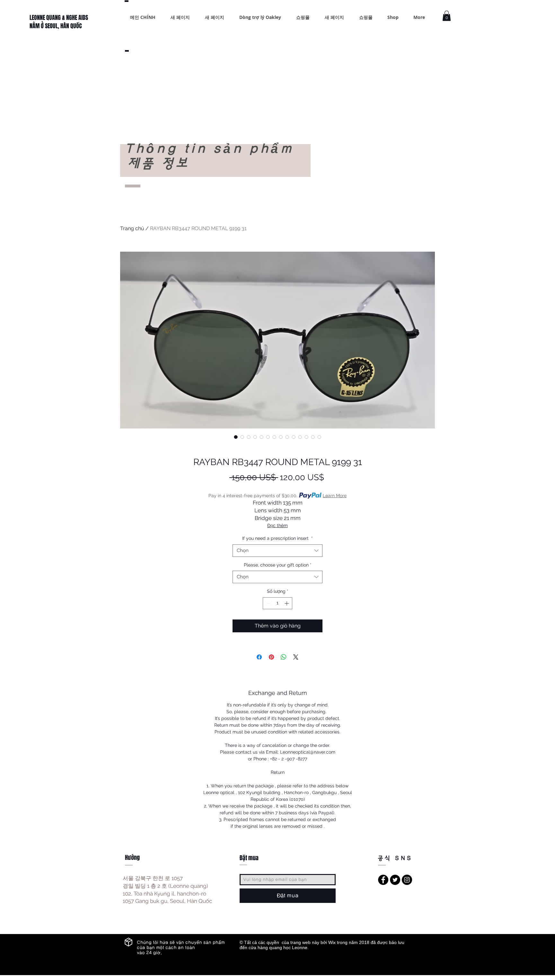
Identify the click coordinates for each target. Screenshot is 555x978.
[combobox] (277, 550)
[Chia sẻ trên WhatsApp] (283, 657)
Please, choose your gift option (278, 564)
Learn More (335, 495)
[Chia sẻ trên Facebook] (259, 657)
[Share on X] (296, 657)
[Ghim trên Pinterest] (271, 657)
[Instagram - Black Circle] (407, 880)
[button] (446, 16)
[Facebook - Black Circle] (383, 880)
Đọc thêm (277, 525)
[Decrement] (268, 603)
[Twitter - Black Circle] (395, 880)
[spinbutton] (277, 603)
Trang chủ (132, 228)
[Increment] (287, 603)
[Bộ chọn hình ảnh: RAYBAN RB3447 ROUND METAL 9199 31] (236, 437)
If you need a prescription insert (277, 538)
